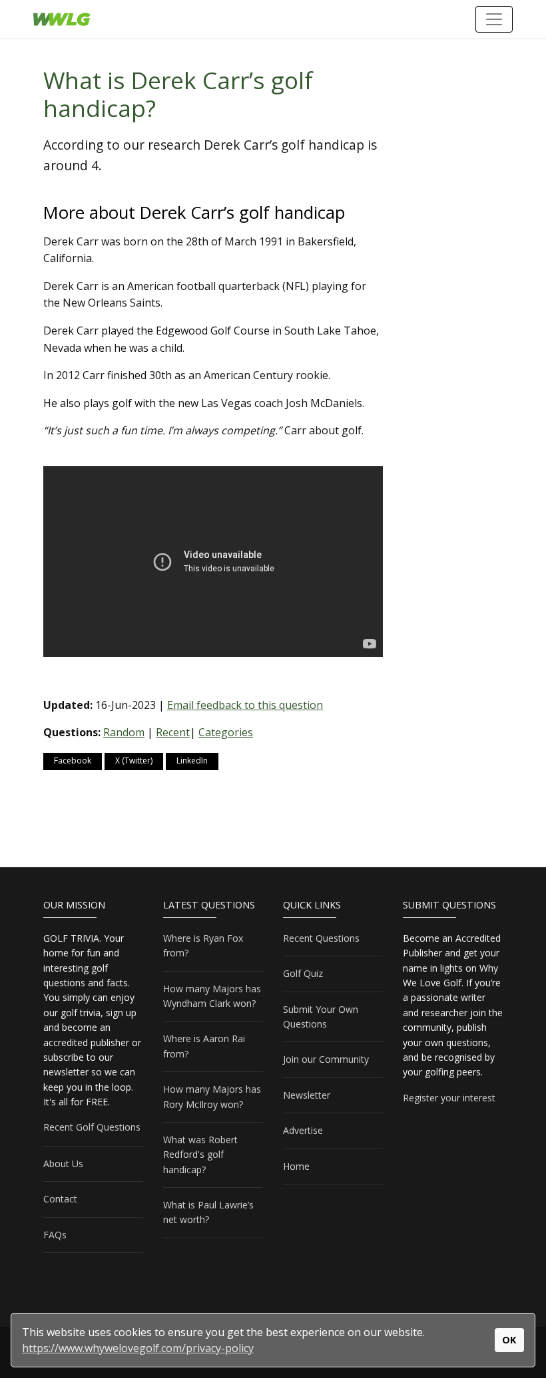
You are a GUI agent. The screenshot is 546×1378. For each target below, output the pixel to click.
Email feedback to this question (245, 705)
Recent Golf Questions (91, 1127)
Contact (60, 1198)
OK (509, 1339)
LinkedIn (192, 760)
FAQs (55, 1234)
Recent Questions (321, 938)
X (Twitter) (133, 760)
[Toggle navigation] (494, 19)
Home (296, 1166)
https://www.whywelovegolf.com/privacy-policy (138, 1348)
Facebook (72, 760)
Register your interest (449, 1097)
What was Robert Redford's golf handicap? (200, 1154)
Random (123, 732)
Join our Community (326, 1059)
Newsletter (306, 1095)
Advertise (303, 1130)
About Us (63, 1163)
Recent (173, 732)
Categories (225, 732)
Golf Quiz (303, 973)
